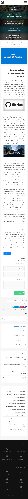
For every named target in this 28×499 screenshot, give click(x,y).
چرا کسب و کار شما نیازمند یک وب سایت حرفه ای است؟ (14, 379)
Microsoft (10, 301)
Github (15, 301)
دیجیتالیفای (8, 496)
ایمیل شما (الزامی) (20, 274)
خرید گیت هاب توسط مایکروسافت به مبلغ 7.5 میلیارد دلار (15, 372)
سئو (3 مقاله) (21, 331)
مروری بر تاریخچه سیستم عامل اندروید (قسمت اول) (15, 365)
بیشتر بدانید (7, 254)
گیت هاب (21, 301)
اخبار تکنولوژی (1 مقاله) (19, 340)
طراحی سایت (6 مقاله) (19, 335)
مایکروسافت (24, 303)
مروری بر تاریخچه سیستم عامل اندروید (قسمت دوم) (15, 359)
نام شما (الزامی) (21, 269)
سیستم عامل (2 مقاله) (19, 345)
